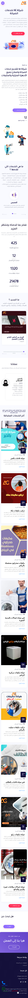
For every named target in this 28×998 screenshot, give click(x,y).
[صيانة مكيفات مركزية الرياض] (14, 650)
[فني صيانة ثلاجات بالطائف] (14, 759)
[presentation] (4, 214)
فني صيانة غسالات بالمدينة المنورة (15, 619)
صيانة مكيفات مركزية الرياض (17, 673)
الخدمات (25, 965)
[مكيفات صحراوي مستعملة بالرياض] (14, 540)
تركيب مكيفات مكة (18, 510)
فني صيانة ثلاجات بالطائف (15, 782)
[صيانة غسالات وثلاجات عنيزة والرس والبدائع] (14, 864)
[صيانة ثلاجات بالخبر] (14, 436)
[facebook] (25, 982)
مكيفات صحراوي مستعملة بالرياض (15, 564)
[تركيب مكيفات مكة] (14, 488)
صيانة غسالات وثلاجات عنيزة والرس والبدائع (14, 888)
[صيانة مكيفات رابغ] (14, 812)
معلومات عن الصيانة (21, 963)
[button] (15, 213)
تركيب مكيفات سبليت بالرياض (17, 728)
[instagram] (23, 982)
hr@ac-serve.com (22, 978)
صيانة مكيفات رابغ (18, 834)
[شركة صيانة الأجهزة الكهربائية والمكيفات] (24, 3)
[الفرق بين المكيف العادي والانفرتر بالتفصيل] (14, 322)
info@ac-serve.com (22, 976)
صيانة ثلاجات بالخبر (18, 458)
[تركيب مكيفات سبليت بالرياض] (14, 705)
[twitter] (21, 982)
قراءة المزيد (22, 466)
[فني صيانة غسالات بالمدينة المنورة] (14, 595)
